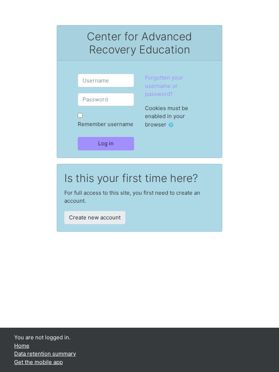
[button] (172, 125)
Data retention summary (45, 353)
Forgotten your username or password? (164, 85)
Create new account (95, 217)
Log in (106, 143)
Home (21, 345)
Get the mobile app (38, 362)
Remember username (105, 124)
